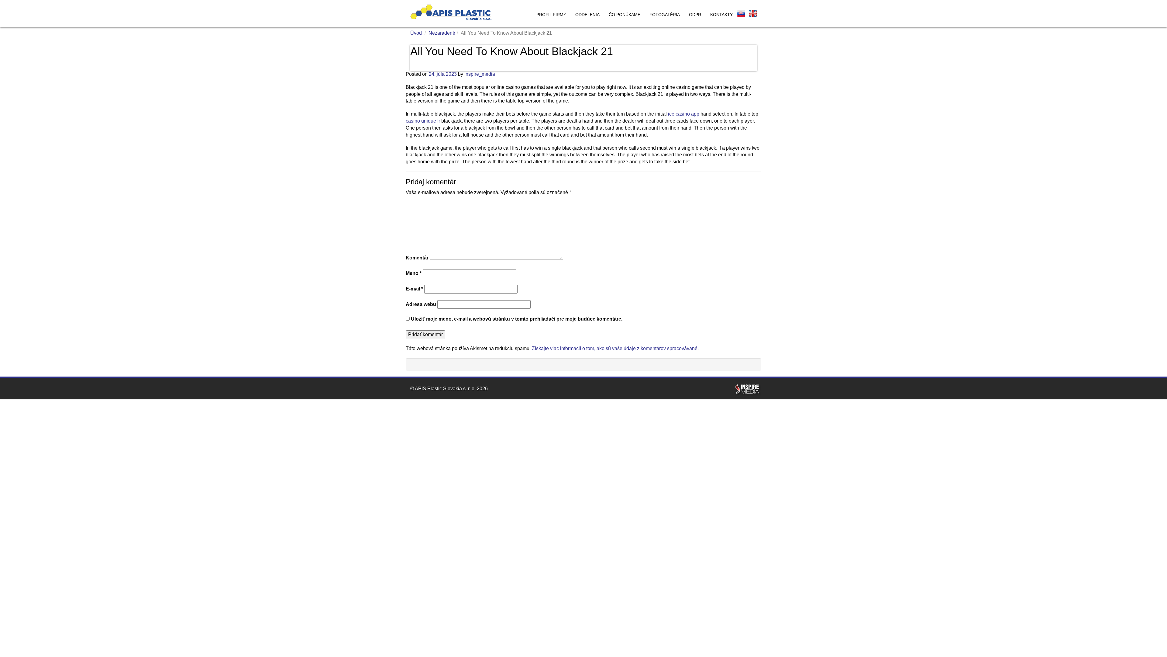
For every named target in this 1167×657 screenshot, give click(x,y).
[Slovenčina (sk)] (741, 13)
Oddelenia (587, 14)
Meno (414, 273)
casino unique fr (423, 120)
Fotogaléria (664, 14)
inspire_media (479, 74)
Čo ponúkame (624, 14)
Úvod (416, 33)
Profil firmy (551, 14)
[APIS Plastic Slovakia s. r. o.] (450, 12)
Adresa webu (421, 304)
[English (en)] (753, 13)
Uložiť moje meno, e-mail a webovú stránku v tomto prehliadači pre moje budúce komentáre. (516, 319)
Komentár (417, 257)
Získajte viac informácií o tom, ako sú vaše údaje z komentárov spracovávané (614, 348)
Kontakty (721, 14)
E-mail (414, 288)
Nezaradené (442, 33)
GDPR (695, 14)
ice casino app (683, 113)
